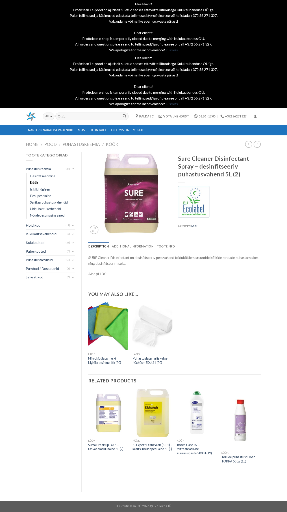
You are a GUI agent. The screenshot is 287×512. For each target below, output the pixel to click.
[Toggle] (73, 168)
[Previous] (88, 436)
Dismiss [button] (172, 50)
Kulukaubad (35, 242)
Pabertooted (36, 251)
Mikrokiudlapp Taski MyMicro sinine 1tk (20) (104, 360)
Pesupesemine (40, 196)
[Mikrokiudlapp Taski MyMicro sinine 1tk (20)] (108, 326)
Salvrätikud (34, 277)
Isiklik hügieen (40, 189)
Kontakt (98, 130)
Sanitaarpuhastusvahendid (49, 202)
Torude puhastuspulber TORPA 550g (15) (238, 459)
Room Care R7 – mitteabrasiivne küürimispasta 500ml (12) (194, 449)
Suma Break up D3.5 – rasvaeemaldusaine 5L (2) (105, 447)
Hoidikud (33, 225)
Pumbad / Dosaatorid (42, 268)
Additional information (133, 246)
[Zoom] (94, 230)
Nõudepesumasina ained (47, 215)
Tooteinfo (166, 246)
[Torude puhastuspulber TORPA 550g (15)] (241, 419)
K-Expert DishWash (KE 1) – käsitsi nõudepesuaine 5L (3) (152, 447)
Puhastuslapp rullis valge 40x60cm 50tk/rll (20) (150, 360)
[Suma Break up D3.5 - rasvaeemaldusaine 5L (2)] (108, 413)
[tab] (98, 246)
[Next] (261, 436)
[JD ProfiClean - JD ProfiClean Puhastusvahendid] (31, 116)
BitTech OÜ (162, 506)
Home (32, 144)
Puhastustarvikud (39, 260)
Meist (82, 130)
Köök (112, 144)
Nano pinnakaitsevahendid (51, 130)
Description (98, 246)
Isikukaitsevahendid (41, 234)
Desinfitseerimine (42, 176)
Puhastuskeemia (81, 144)
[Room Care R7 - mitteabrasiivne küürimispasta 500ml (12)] (197, 413)
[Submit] (124, 116)
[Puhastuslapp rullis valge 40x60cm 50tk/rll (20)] (152, 326)
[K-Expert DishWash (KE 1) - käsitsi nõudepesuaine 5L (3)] (152, 413)
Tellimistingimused (127, 130)
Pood (50, 144)
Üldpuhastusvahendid (45, 209)
